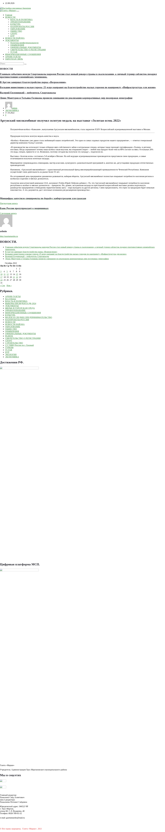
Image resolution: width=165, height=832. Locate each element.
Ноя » (9, 285)
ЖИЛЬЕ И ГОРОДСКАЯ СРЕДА (20, 308)
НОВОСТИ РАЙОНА (15, 38)
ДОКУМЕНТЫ (12, 40)
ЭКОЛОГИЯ (10, 354)
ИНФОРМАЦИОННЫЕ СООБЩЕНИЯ (23, 54)
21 (14, 277)
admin (14, 108)
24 (1, 280)
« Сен (2, 285)
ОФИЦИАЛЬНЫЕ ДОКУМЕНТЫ (25, 47)
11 (5, 274)
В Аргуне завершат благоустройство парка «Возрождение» (33, 82)
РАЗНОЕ (9, 336)
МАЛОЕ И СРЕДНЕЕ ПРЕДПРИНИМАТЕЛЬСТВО (28, 317)
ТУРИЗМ (9, 347)
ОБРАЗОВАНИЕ (17, 29)
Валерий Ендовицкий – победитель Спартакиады (28, 92)
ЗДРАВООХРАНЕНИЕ (20, 22)
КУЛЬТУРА (15, 24)
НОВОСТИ (10, 17)
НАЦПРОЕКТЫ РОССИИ (22, 26)
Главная (8, 15)
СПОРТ (13, 33)
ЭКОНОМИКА (12, 110)
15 (17, 274)
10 (1, 274)
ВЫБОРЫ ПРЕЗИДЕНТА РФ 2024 (20, 303)
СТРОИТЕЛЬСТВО (14, 343)
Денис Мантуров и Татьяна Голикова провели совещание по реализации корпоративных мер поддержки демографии (66, 98)
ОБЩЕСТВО (16, 31)
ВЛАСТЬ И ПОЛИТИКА (21, 19)
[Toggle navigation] (18, 11)
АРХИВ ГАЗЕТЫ (13, 57)
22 (17, 277)
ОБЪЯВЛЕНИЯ (17, 45)
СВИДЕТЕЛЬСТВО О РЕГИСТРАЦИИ (28, 50)
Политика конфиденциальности (24, 43)
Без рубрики (10, 299)
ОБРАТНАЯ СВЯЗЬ (14, 59)
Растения (46, 829)
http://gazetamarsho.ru (9, 236)
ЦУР (12, 36)
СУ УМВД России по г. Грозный (19, 345)
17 (1, 277)
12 (8, 274)
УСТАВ (13, 52)
